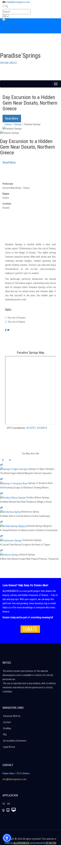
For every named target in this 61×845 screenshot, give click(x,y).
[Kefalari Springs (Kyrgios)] (30, 523)
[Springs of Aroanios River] (30, 481)
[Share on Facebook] (6, 330)
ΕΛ (4, 803)
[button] (3, 460)
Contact (7, 722)
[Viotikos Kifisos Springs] (30, 495)
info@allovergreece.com (14, 779)
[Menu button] (55, 84)
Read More (11, 118)
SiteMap (7, 728)
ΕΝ (8, 803)
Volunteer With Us (12, 716)
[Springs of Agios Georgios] (30, 466)
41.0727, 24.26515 (36, 428)
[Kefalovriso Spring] (30, 509)
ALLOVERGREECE (21, 842)
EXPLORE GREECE (8, 62)
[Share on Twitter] (8, 330)
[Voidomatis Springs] (30, 538)
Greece (8, 124)
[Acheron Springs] (30, 552)
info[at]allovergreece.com (17, 2)
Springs (18, 124)
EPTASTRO (51, 842)
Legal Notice (9, 746)
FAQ (5, 734)
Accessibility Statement (14, 740)
